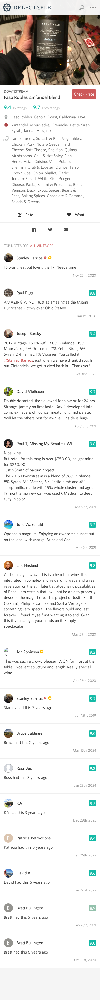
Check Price (84, 94)
